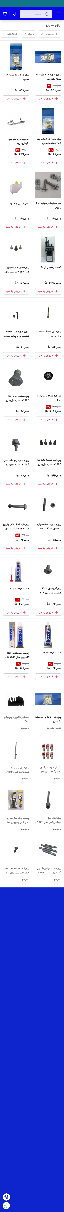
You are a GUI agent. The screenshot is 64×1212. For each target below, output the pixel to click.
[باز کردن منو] (58, 14)
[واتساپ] (6, 1205)
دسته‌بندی (12, 33)
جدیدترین (49, 33)
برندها (31, 33)
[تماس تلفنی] (6, 1197)
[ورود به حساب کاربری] (14, 14)
